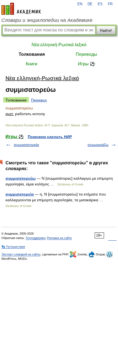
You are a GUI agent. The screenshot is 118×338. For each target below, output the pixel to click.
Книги (31, 64)
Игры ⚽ (86, 64)
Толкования (32, 54)
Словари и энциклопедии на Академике (46, 20)
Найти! (106, 30)
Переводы (86, 54)
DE (90, 4)
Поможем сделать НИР (50, 137)
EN (79, 4)
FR (110, 4)
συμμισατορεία (26, 144)
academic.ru (21, 9)
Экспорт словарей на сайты (20, 254)
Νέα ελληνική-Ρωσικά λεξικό (59, 44)
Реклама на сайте (59, 238)
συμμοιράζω (98, 144)
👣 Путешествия (13, 246)
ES (100, 4)
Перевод (39, 100)
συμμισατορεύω (20, 178)
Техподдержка (35, 238)
